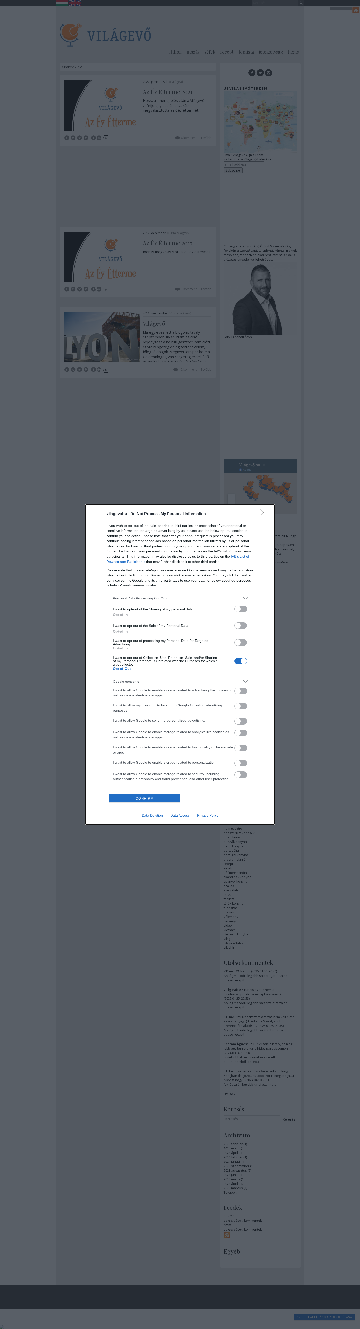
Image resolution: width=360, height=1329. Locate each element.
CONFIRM (145, 798)
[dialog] (180, 664)
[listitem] (180, 598)
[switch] (240, 609)
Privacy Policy (207, 815)
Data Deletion (152, 815)
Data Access (180, 815)
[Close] (264, 514)
